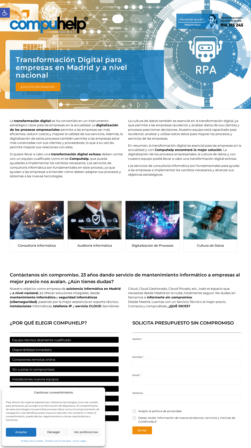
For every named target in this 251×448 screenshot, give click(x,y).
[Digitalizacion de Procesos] (152, 220)
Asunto (137, 338)
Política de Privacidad (58, 440)
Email (136, 375)
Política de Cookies (32, 440)
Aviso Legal (79, 440)
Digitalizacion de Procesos (152, 245)
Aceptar (21, 432)
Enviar (142, 430)
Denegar (53, 432)
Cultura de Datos (210, 245)
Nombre (138, 356)
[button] (5, 13)
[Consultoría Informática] (37, 220)
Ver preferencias (86, 432)
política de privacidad (166, 411)
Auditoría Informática (94, 245)
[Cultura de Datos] (210, 220)
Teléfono (137, 393)
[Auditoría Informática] (95, 220)
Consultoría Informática (37, 245)
